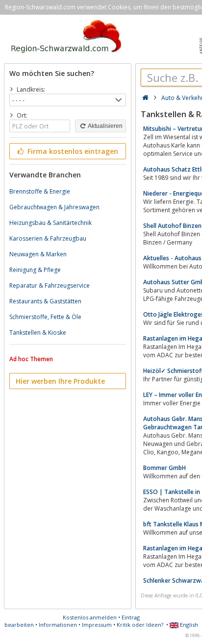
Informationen (58, 624)
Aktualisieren (105, 126)
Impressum (97, 624)
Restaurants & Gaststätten (45, 301)
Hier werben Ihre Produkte (60, 381)
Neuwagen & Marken (38, 254)
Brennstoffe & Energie (39, 191)
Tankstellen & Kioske (37, 332)
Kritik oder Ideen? (140, 624)
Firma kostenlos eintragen (71, 151)
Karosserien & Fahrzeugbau (47, 238)
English (188, 624)
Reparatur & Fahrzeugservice (49, 285)
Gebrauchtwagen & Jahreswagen (54, 207)
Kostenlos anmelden (90, 617)
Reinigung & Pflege (35, 270)
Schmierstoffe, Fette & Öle (45, 317)
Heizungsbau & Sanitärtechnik (50, 223)
